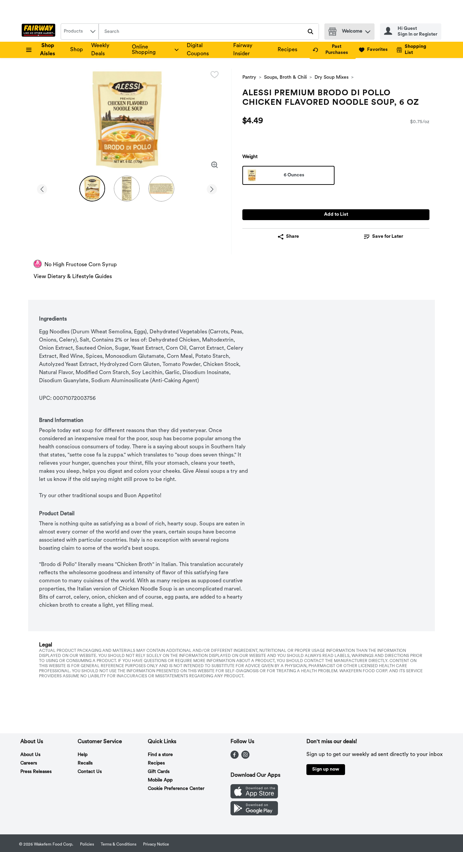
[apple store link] (254, 797)
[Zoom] (214, 165)
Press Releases (36, 771)
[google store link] (254, 814)
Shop (76, 50)
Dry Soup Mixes (331, 77)
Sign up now (325, 769)
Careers (28, 763)
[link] (332, 50)
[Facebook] (234, 757)
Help (82, 754)
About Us (30, 754)
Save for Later (387, 236)
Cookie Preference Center (176, 788)
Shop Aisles (47, 50)
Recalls (85, 763)
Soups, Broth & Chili (285, 77)
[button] (367, 30)
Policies (87, 845)
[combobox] (80, 31)
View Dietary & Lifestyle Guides (73, 276)
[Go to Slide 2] (127, 189)
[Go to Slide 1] (92, 189)
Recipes (287, 50)
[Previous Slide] (42, 188)
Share (292, 236)
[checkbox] (214, 75)
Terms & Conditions (118, 845)
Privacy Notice (156, 845)
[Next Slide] (211, 188)
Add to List (336, 214)
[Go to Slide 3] (161, 189)
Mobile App (160, 780)
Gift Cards (158, 771)
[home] (40, 31)
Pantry (249, 77)
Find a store (160, 754)
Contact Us (90, 771)
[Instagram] (245, 757)
